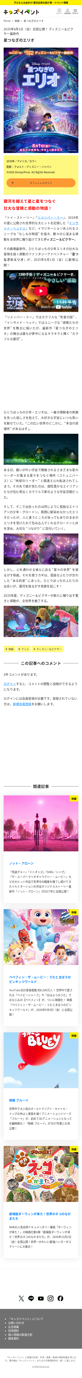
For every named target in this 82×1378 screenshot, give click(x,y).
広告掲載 (13, 1327)
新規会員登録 (22, 704)
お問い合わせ (16, 1323)
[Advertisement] (41, 382)
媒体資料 (13, 1338)
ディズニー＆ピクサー (49, 649)
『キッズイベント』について (25, 1319)
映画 (11, 649)
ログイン (10, 683)
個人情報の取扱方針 (20, 1335)
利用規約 (13, 1331)
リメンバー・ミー (50, 217)
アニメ (25, 649)
